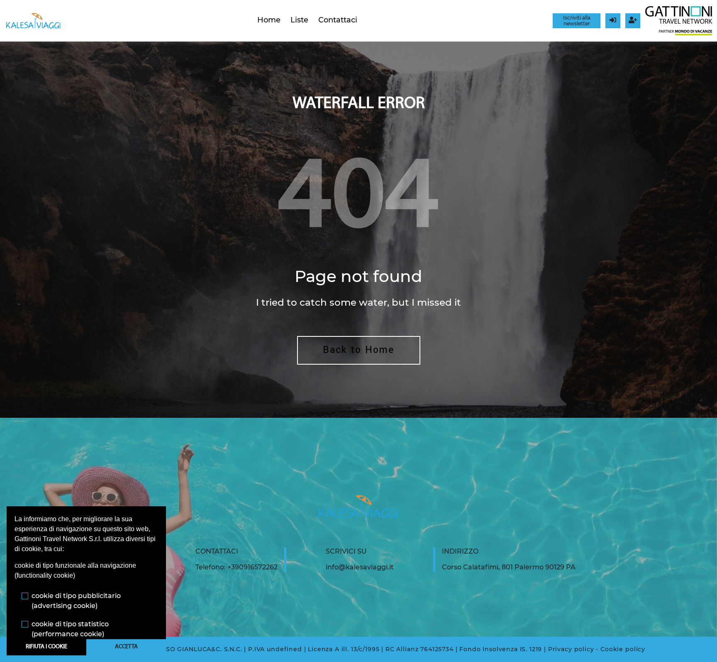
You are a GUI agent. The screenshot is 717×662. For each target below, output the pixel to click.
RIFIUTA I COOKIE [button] (46, 647)
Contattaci (337, 20)
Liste (299, 20)
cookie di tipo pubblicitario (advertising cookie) (76, 601)
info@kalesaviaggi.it (360, 567)
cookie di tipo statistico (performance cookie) (70, 629)
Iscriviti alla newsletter (576, 21)
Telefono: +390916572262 (236, 567)
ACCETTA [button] (126, 647)
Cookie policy (622, 649)
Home (268, 20)
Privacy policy (571, 649)
